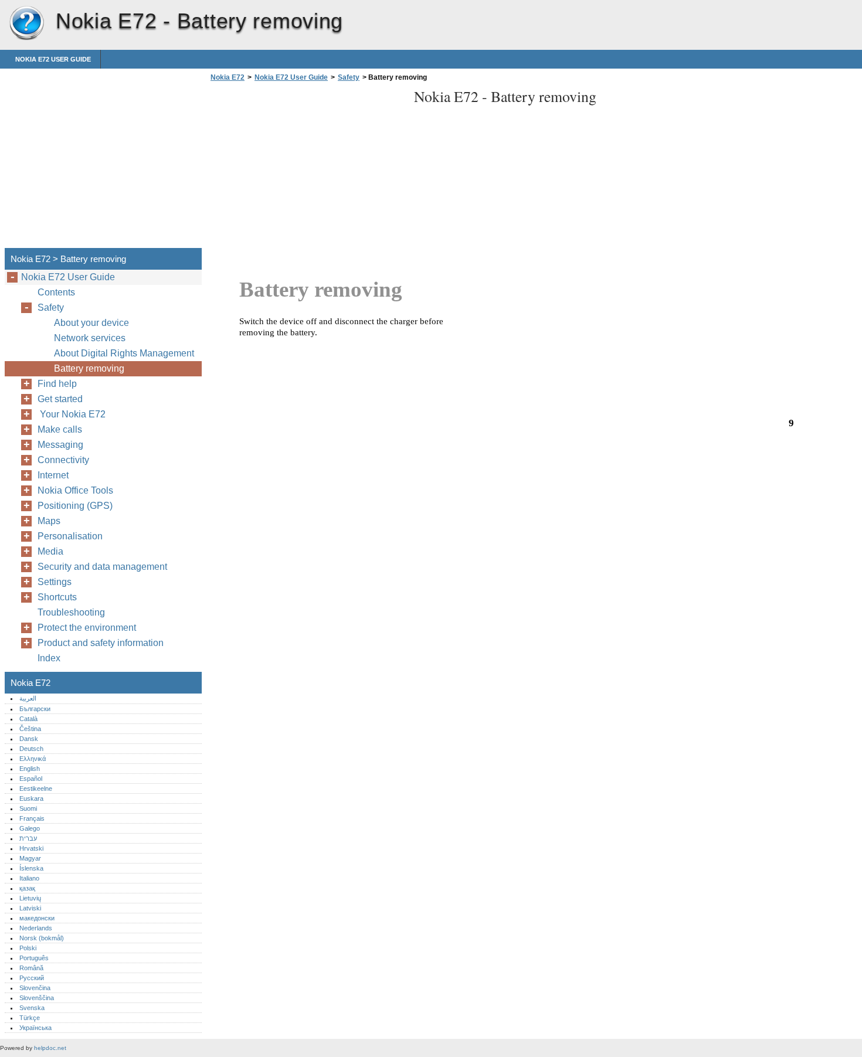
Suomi (28, 808)
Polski (27, 947)
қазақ (27, 888)
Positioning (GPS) (75, 506)
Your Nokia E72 (74, 414)
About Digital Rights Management (124, 353)
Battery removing (89, 368)
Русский (31, 977)
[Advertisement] (306, 168)
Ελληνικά (32, 758)
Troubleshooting (71, 612)
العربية (27, 698)
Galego (29, 828)
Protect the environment (87, 628)
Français (32, 818)
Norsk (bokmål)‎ (41, 938)
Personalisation (70, 536)
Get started (60, 399)
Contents (56, 292)
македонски (37, 918)
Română (31, 967)
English (29, 768)
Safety (348, 77)
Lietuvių (30, 898)
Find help (57, 384)
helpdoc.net (50, 1048)
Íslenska (31, 868)
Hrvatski (31, 848)
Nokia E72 (26, 23)
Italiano (29, 878)
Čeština (30, 728)
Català (28, 718)
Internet (53, 475)
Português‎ (34, 957)
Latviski (30, 908)
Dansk (28, 738)
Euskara (31, 798)
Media (50, 551)
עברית (28, 838)
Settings (55, 582)
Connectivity (63, 460)
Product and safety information (101, 643)
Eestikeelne (35, 788)
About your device (91, 323)
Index (49, 658)
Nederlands (35, 928)
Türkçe (29, 1017)
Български (34, 708)
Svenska (32, 1007)
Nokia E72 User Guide (53, 59)
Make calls (60, 429)
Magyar (30, 858)
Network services (89, 338)
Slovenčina (34, 987)
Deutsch (31, 748)
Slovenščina (36, 997)
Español (30, 778)
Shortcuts (57, 597)
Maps (49, 521)
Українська (35, 1027)
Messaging (60, 445)
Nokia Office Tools (75, 490)
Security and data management (102, 567)
